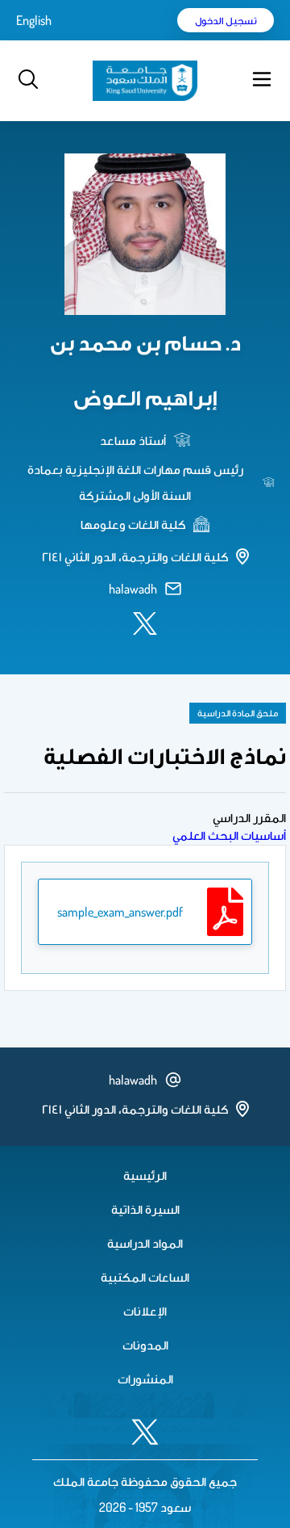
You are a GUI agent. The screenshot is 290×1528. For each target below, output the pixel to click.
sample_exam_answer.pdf (120, 912)
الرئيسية (145, 1175)
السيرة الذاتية (145, 1209)
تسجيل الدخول (226, 20)
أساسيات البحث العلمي (229, 835)
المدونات (145, 1345)
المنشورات (145, 1379)
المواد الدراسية (145, 1243)
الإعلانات (145, 1311)
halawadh (133, 589)
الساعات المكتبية (145, 1277)
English (34, 20)
